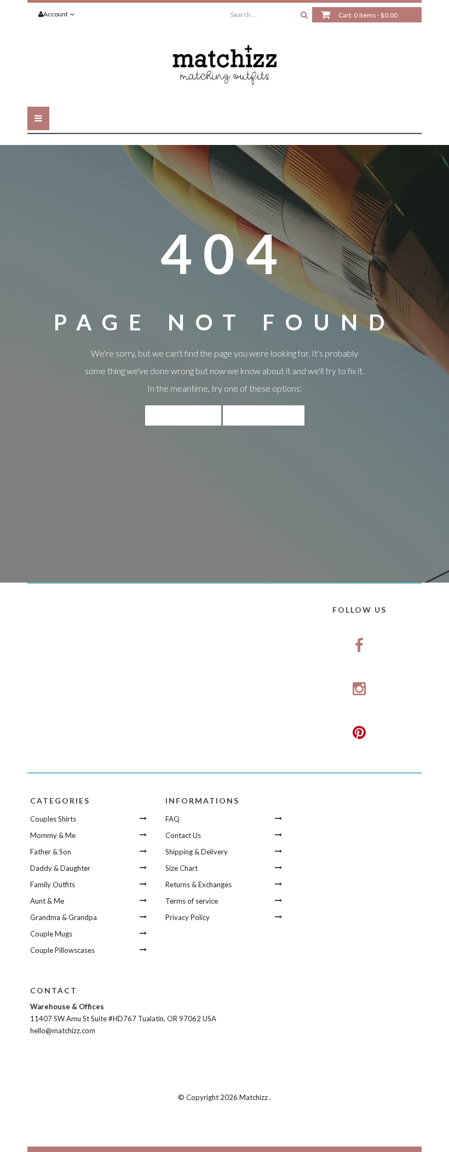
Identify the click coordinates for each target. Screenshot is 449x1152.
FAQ (172, 818)
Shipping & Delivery (196, 851)
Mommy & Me (53, 835)
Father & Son (50, 851)
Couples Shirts (53, 818)
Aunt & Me (47, 901)
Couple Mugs (51, 933)
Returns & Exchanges (198, 884)
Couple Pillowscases (62, 950)
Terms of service (191, 901)
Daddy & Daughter (60, 868)
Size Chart (181, 868)
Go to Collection (183, 415)
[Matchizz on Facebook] (359, 645)
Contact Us (183, 835)
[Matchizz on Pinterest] (359, 733)
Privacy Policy (187, 917)
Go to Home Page (263, 415)
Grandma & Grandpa (63, 917)
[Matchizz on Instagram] (359, 689)
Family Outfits (52, 884)
